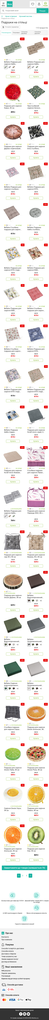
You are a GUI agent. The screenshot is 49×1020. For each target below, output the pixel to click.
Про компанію (6, 940)
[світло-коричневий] (29, 600)
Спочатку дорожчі (38, 32)
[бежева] (13, 67)
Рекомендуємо (6, 32)
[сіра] (9, 67)
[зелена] (33, 600)
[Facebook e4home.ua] (20, 1015)
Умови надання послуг (9, 959)
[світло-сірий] (37, 600)
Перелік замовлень (8, 973)
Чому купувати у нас (9, 956)
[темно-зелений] (5, 688)
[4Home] (2, 16)
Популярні (16, 32)
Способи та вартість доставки (12, 948)
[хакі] (5, 67)
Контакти (5, 937)
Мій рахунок (6, 971)
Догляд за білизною (8, 962)
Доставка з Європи (8, 954)
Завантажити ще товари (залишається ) (24, 868)
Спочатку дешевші (24, 32)
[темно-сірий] (29, 644)
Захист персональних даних (24, 1010)
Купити (13, 77)
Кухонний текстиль (25, 16)
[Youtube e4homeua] (28, 1015)
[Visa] (12, 1000)
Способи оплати (7, 951)
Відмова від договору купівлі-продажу (15, 979)
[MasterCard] (4, 1000)
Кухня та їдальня (11, 16)
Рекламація (5, 976)
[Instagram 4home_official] (24, 1015)
